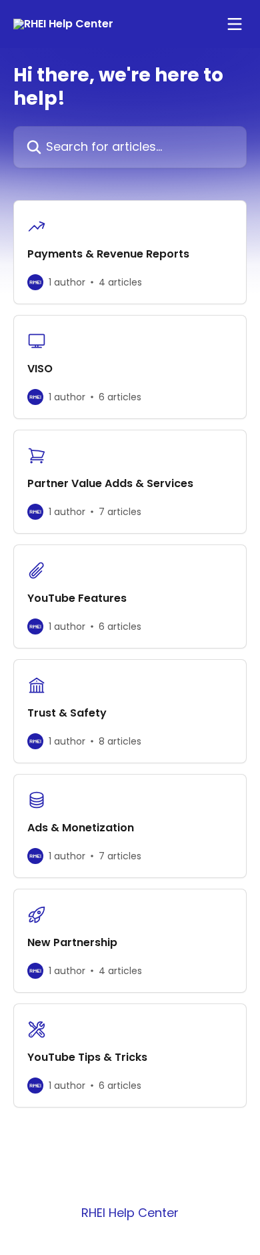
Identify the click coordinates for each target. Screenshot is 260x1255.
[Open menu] (235, 24)
